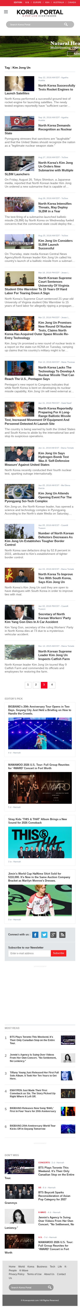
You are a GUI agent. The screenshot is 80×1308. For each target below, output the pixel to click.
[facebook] (35, 934)
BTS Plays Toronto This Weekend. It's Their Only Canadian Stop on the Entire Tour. (32, 1040)
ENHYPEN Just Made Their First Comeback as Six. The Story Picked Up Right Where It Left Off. (32, 1093)
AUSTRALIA (58, 2)
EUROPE (37, 2)
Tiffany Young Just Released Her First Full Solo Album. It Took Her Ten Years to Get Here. (34, 1075)
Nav (6, 11)
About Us (49, 1274)
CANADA (72, 2)
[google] (53, 934)
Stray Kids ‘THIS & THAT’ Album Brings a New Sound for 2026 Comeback (37, 821)
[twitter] (44, 934)
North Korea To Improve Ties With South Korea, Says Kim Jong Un (55, 577)
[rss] (62, 934)
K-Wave (23, 1270)
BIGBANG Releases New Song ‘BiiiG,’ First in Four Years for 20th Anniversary (33, 1110)
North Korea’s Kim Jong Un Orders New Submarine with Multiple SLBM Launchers (39, 168)
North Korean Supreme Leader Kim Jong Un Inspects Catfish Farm (55, 655)
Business (42, 1266)
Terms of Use (34, 1274)
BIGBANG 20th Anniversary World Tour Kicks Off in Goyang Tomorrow (33, 1127)
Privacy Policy (16, 1274)
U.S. (27, 2)
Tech (52, 1266)
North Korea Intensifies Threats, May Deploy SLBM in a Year (55, 207)
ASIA (47, 2)
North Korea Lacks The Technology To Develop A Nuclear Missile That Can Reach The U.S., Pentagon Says (40, 373)
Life (60, 1266)
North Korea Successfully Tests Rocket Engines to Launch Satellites (40, 89)
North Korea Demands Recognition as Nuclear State (38, 129)
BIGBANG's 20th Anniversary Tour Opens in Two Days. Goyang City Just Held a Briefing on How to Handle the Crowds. (39, 710)
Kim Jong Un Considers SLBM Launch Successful (55, 244)
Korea (30, 1266)
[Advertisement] (40, 994)
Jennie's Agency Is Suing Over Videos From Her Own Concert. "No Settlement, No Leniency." (33, 1058)
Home (12, 1266)
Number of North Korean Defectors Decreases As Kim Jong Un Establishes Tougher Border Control (39, 538)
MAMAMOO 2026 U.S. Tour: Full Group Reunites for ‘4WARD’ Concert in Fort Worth (38, 766)
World (21, 1266)
